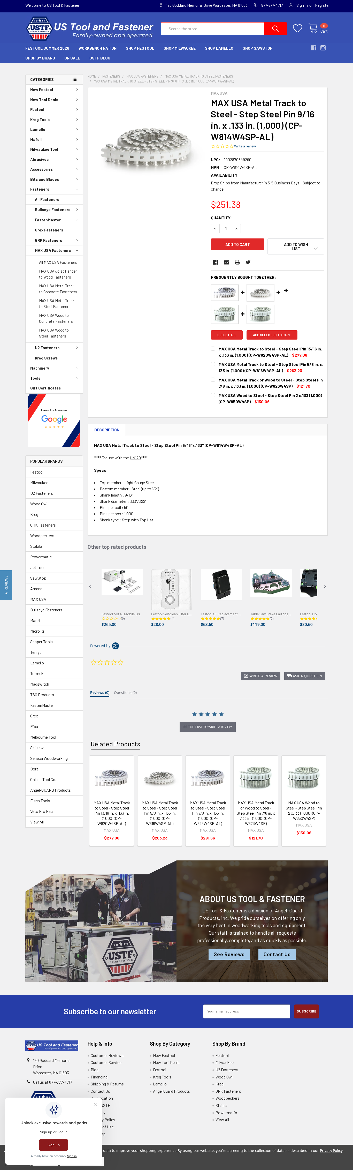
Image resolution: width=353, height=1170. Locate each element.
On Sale (72, 58)
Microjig (37, 630)
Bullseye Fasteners (52, 209)
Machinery (39, 368)
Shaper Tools (41, 641)
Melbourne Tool (43, 736)
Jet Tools (38, 567)
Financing (99, 1076)
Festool (37, 109)
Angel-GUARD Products (50, 790)
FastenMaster (48, 220)
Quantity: (221, 217)
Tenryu (36, 652)
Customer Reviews (107, 1055)
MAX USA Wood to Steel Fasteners (54, 333)
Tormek (36, 673)
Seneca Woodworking (49, 758)
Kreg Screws (46, 358)
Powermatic (41, 556)
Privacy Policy (103, 1119)
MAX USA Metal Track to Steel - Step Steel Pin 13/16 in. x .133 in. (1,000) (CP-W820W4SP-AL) (112, 813)
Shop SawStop (258, 48)
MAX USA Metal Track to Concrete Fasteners (58, 288)
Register (322, 5)
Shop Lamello (219, 48)
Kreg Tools (40, 119)
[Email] (226, 262)
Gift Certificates (45, 388)
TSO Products (42, 694)
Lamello (37, 129)
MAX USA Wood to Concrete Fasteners (56, 318)
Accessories (41, 169)
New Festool (41, 89)
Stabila (36, 546)
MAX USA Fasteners (53, 250)
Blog (94, 1069)
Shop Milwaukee (180, 48)
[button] (54, 420)
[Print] (237, 262)
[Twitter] (248, 262)
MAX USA (38, 599)
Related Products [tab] (115, 744)
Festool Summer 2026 (47, 48)
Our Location (102, 1098)
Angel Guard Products (171, 1091)
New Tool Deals (44, 99)
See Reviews (229, 954)
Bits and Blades (44, 179)
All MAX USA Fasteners (58, 262)
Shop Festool (140, 48)
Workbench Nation (98, 48)
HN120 (135, 457)
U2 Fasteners (47, 347)
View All (37, 821)
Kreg (34, 514)
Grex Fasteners (49, 230)
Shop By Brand (40, 58)
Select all (226, 335)
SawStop (38, 577)
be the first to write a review (207, 727)
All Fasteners (47, 199)
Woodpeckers (42, 535)
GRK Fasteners (48, 240)
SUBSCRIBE (306, 1011)
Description (106, 430)
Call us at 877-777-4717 (52, 1081)
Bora (34, 768)
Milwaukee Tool (44, 149)
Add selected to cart (272, 335)
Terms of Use (102, 1126)
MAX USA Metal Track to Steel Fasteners (56, 303)
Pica (34, 726)
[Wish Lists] (300, 28)
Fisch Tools (40, 800)
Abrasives (39, 159)
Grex (34, 715)
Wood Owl (38, 503)
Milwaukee (39, 482)
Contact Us (277, 954)
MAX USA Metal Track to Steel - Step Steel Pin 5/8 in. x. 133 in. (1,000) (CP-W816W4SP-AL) (160, 813)
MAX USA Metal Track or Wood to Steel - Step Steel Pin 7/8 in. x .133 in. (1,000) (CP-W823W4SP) (256, 813)
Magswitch (39, 683)
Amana (36, 588)
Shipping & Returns (107, 1083)
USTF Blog (99, 58)
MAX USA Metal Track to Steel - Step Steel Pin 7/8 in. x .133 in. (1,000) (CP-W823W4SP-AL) (208, 813)
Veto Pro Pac (41, 811)
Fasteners (39, 189)
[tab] (99, 693)
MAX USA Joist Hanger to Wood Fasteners (58, 274)
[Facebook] (215, 262)
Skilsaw (37, 747)
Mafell (36, 139)
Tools (35, 378)
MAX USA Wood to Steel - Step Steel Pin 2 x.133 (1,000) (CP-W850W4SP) (304, 810)
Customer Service (106, 1062)
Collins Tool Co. (43, 779)
